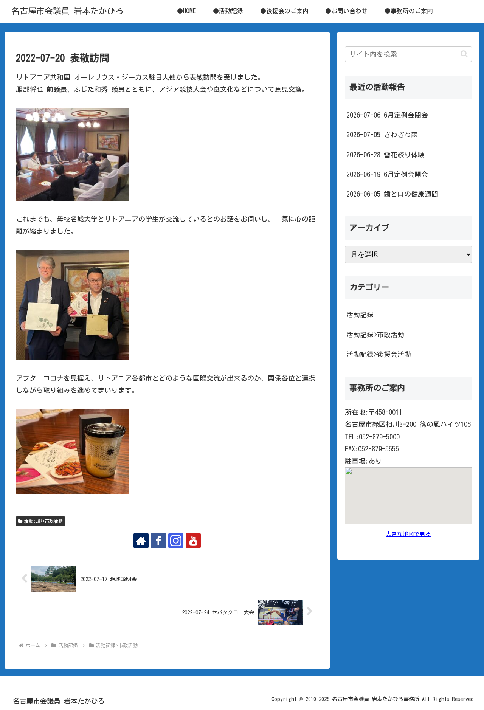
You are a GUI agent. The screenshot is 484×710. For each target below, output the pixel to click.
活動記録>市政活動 (43, 521)
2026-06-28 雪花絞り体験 (385, 154)
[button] (464, 54)
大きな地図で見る (408, 534)
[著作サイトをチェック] (141, 540)
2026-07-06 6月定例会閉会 (387, 115)
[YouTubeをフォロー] (193, 540)
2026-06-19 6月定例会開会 (387, 174)
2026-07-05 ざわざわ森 (382, 134)
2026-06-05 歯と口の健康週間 (392, 194)
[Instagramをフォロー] (175, 540)
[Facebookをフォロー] (158, 540)
